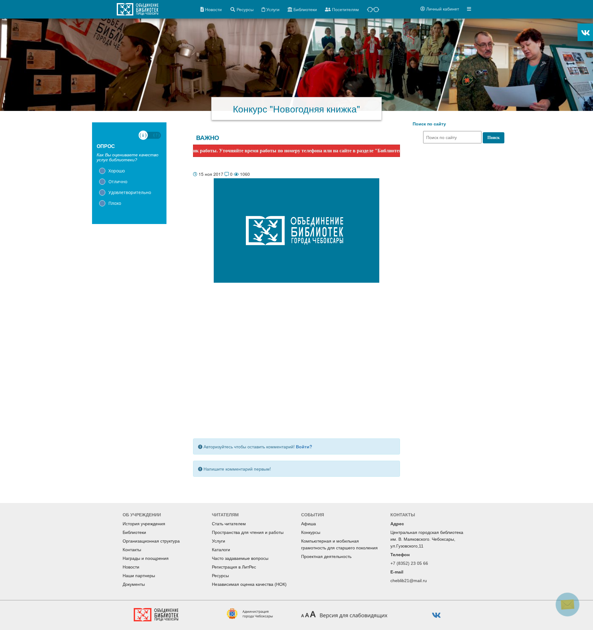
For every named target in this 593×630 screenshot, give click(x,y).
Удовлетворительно (129, 192)
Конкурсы (310, 532)
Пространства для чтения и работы (248, 532)
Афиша (308, 523)
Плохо (114, 203)
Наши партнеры (139, 575)
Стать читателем (229, 523)
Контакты (132, 549)
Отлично (117, 181)
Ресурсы (220, 575)
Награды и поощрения (146, 558)
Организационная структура (151, 541)
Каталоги (221, 549)
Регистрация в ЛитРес (234, 566)
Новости (131, 566)
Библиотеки (134, 532)
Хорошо (116, 171)
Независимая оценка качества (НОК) (249, 584)
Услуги (218, 541)
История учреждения (144, 523)
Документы (134, 584)
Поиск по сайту (429, 123)
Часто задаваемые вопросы (240, 558)
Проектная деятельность (326, 556)
